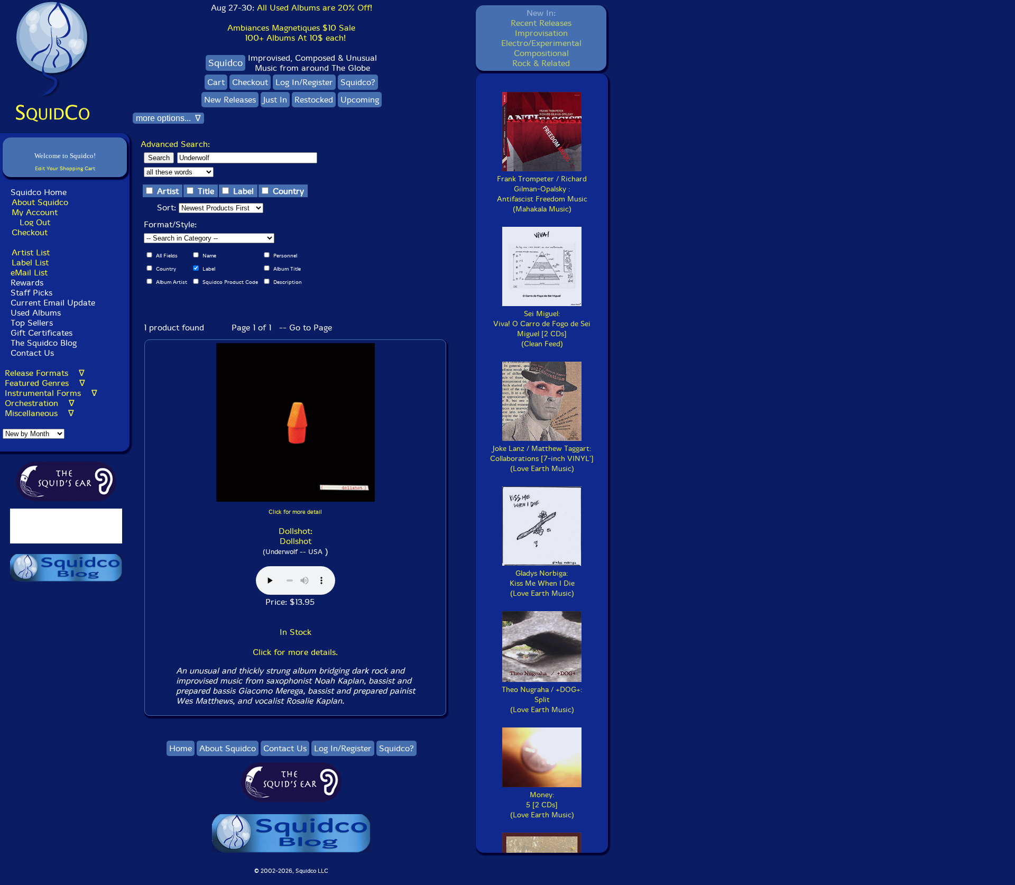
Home (180, 748)
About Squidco (40, 202)
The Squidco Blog (44, 343)
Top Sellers (32, 323)
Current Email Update (51, 303)
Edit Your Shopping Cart (65, 168)
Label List (30, 262)
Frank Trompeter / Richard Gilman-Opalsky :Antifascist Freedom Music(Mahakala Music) (542, 194)
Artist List (31, 252)
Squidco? (357, 82)
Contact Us (31, 353)
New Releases (230, 100)
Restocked (313, 100)
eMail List (29, 273)
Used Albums (36, 313)
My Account (35, 212)
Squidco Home (39, 192)
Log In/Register (304, 82)
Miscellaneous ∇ (39, 413)
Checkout (30, 232)
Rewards (27, 283)
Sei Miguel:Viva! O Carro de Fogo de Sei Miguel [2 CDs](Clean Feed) (541, 328)
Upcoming (359, 100)
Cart (216, 82)
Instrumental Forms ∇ (51, 393)
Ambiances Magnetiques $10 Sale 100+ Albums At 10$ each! (291, 33)
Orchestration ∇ (40, 403)
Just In (275, 100)
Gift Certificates (41, 333)
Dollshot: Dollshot (295, 536)
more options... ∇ (168, 118)
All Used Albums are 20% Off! (314, 8)
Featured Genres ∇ (45, 383)
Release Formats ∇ (45, 373)
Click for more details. (295, 652)
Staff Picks (31, 293)
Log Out (35, 222)
